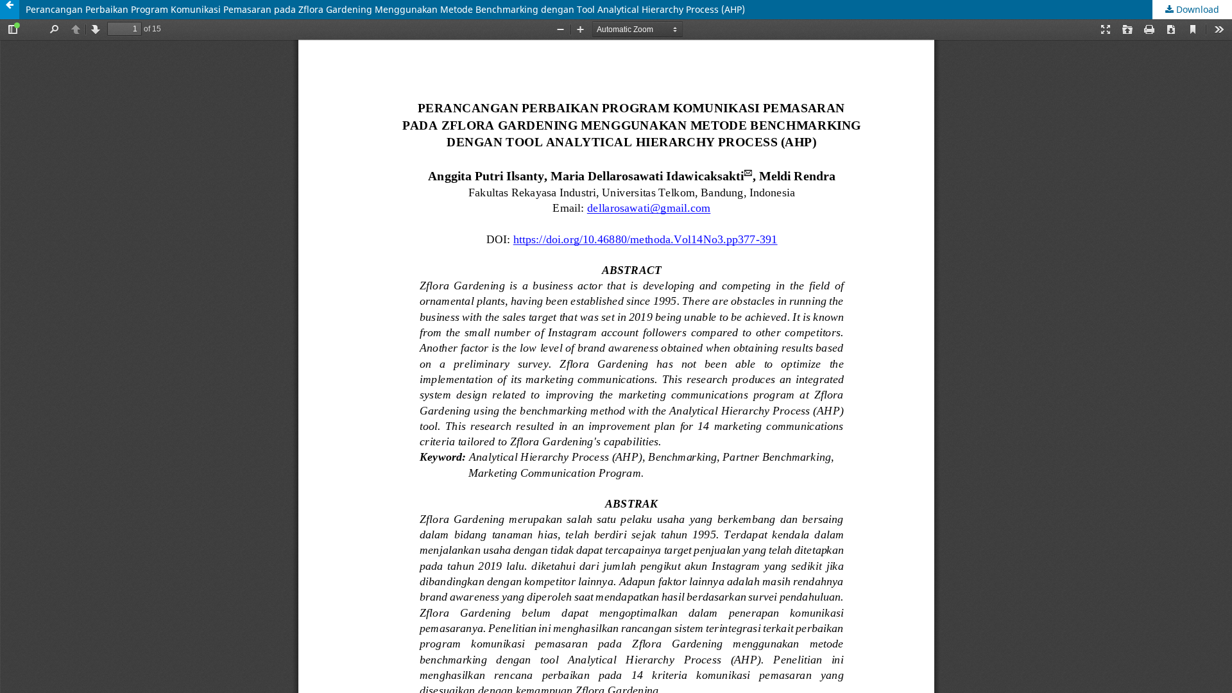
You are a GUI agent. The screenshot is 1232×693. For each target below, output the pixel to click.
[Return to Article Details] (9, 9)
